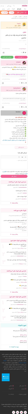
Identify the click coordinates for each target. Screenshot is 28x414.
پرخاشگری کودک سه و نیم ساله (20, 331)
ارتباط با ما (11, 394)
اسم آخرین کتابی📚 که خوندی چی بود (18, 227)
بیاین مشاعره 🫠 (23, 286)
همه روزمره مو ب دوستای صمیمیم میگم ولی (17, 185)
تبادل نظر (19, 9)
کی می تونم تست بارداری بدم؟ (20, 337)
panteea (25, 193)
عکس (8, 9)
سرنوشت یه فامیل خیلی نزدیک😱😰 (19, 280)
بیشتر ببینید (14, 203)
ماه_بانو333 (21, 264)
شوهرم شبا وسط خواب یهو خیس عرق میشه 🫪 (16, 260)
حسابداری (24, 214)
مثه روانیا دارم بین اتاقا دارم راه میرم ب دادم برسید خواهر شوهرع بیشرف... (16, 253)
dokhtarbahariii (20, 256)
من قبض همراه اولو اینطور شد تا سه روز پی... (16, 222)
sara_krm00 (24, 199)
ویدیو (3, 9)
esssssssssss (20, 320)
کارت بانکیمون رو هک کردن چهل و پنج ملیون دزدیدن (15, 220)
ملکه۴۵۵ (25, 276)
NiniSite (18, 112)
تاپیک (12, 12)
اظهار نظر (20, 57)
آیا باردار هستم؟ (23, 342)
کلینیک (13, 9)
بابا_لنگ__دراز (21, 248)
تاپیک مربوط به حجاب (22, 196)
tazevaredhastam (23, 187)
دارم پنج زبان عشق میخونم (20, 229)
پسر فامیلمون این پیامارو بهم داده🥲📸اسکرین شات (17, 245)
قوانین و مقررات (22, 394)
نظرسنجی (5, 12)
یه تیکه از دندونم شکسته (21, 191)
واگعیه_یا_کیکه (24, 282)
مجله (25, 9)
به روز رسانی (21, 147)
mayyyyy (25, 288)
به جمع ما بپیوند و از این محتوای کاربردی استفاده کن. (14, 140)
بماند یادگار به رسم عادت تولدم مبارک (19, 274)
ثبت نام (2, 6)
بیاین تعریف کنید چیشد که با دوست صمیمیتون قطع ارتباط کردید (18, 317)
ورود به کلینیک (15, 347)
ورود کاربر (9, 6)
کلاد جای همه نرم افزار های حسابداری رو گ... (16, 215)
